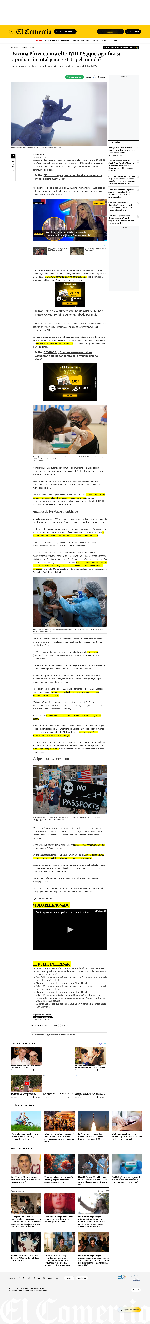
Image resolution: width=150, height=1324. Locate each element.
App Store (69, 1265)
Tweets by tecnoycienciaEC (42, 1010)
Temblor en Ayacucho (51, 40)
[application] (70, 920)
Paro (87, 40)
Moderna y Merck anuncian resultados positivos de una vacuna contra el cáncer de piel (127, 1124)
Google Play (82, 1265)
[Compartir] (13, 156)
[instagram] (29, 1265)
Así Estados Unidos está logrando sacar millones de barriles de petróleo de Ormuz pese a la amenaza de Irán (121, 193)
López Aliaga (95, 40)
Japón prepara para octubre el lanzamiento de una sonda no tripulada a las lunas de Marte (91, 1124)
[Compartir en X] (13, 170)
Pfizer (56, 1016)
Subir (134, 1277)
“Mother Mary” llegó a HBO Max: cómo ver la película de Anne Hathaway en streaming (58, 1206)
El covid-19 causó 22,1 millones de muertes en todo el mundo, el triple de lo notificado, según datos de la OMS (93, 1168)
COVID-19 (47, 1016)
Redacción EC (39, 155)
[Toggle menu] (11, 31)
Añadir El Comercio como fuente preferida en (120, 47)
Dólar (82, 40)
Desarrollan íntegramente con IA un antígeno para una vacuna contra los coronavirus (58, 1167)
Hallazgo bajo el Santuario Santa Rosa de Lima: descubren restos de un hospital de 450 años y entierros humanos (121, 151)
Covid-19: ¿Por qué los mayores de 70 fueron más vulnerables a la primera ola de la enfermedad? (126, 1167)
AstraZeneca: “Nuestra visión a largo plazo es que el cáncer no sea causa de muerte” (25, 1167)
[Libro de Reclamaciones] (136, 1265)
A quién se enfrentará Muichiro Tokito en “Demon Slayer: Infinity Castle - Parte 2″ (25, 1245)
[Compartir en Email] (13, 175)
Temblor (76, 40)
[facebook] (19, 1265)
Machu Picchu (107, 40)
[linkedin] (39, 1265)
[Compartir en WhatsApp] (13, 160)
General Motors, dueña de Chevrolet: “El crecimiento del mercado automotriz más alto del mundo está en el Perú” (121, 206)
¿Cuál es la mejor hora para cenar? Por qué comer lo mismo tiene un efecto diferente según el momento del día (59, 1125)
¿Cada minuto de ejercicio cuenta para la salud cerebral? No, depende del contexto (25, 1124)
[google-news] (44, 1265)
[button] (69, 920)
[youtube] (34, 1265)
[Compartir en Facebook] (13, 165)
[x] (24, 1265)
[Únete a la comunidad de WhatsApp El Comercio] (74, 77)
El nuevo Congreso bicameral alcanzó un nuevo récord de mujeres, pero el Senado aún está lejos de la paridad (121, 219)
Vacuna (63, 1016)
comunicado (81, 536)
